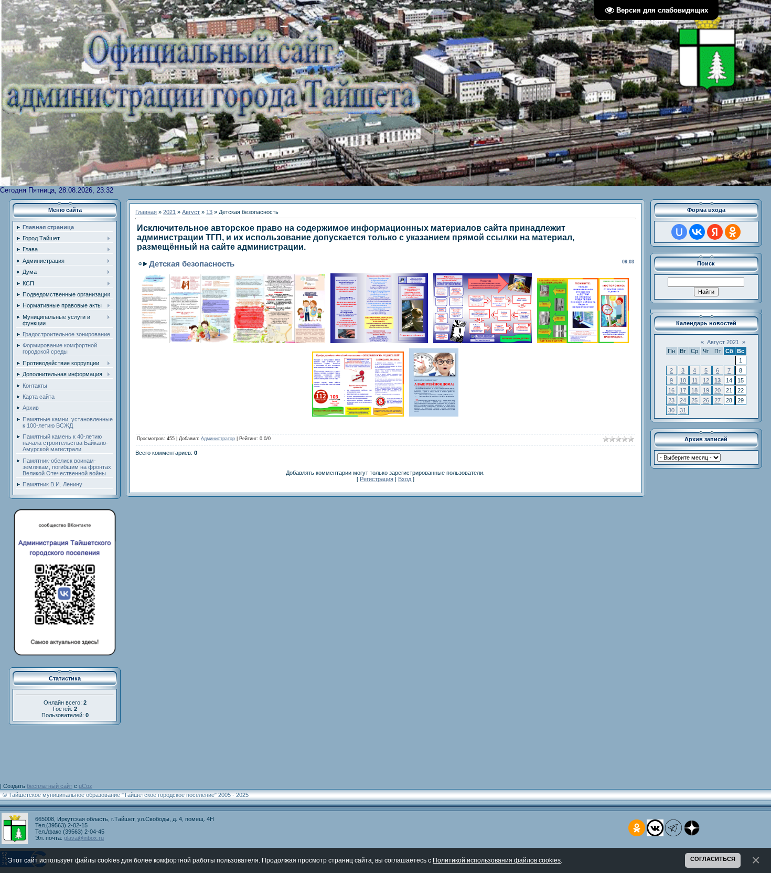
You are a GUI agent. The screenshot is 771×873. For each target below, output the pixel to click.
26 (706, 400)
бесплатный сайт (49, 786)
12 (706, 380)
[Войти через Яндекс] (715, 232)
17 (683, 390)
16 (671, 390)
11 (695, 380)
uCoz (85, 786)
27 (717, 400)
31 (683, 410)
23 (671, 400)
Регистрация (376, 479)
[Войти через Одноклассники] (733, 232)
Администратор (218, 438)
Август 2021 (723, 342)
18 (694, 390)
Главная (146, 212)
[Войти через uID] (679, 232)
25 (694, 400)
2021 (169, 212)
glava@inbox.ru (84, 838)
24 (683, 400)
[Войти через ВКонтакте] (697, 232)
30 (671, 410)
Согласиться (712, 859)
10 (683, 380)
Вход (404, 479)
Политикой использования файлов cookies (497, 860)
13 (209, 212)
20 (717, 390)
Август (191, 212)
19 (706, 390)
